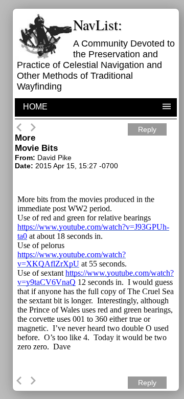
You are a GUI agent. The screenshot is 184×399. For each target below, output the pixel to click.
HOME (35, 106)
